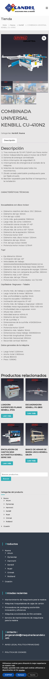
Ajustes (32, 675)
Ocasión (7, 526)
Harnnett (9, 507)
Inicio (5, 25)
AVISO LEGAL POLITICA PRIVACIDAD (22, 644)
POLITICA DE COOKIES (15, 652)
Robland (9, 522)
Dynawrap (10, 504)
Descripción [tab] (9, 140)
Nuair (8, 515)
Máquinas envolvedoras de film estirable (23, 614)
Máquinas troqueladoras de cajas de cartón (24, 603)
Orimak (9, 518)
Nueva (12, 25)
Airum (8, 500)
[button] (44, 38)
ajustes (22, 670)
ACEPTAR (8, 675)
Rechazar (21, 675)
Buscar (6, 479)
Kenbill (21, 25)
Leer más (7, 416)
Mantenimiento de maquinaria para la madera (25, 600)
